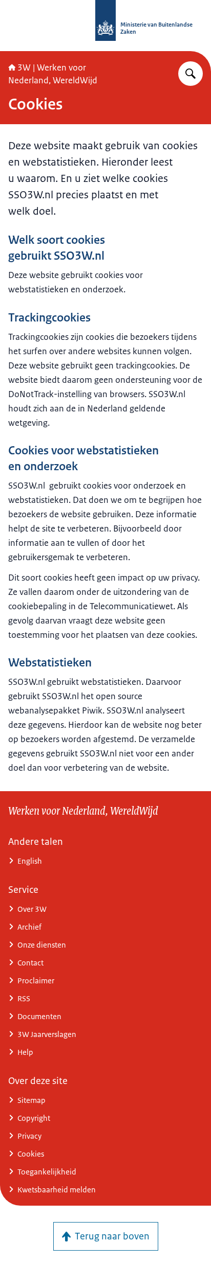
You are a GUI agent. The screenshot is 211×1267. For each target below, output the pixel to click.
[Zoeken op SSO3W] (190, 73)
